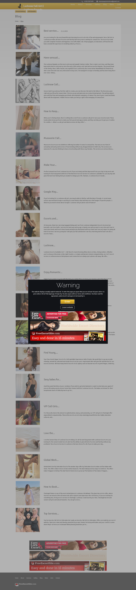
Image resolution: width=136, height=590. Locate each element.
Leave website (67, 307)
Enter (67, 301)
